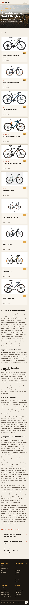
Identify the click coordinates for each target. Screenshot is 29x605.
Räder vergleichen (5, 592)
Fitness (17, 581)
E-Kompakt (18, 570)
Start (2, 8)
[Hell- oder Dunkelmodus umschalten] (26, 602)
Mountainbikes (4, 568)
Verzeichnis (8, 8)
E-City (16, 565)
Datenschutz (18, 594)
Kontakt (17, 596)
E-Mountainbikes (5, 565)
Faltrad (17, 572)
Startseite (17, 587)
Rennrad (17, 579)
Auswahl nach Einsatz (6, 596)
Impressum (18, 592)
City (16, 568)
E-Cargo (17, 574)
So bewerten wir (19, 590)
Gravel (2, 570)
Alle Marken (4, 590)
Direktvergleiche (5, 594)
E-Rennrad (17, 577)
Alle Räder (3, 587)
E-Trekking (3, 572)
